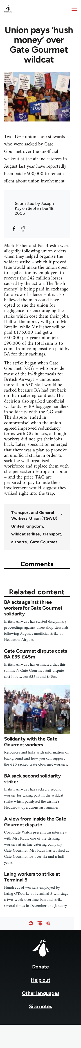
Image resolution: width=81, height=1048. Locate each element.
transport (52, 534)
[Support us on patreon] (39, 923)
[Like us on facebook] (31, 923)
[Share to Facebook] (14, 228)
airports (19, 541)
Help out (40, 980)
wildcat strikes (25, 534)
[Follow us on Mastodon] (48, 923)
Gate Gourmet (43, 541)
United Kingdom (27, 526)
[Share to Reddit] (23, 228)
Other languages (40, 993)
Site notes (40, 1006)
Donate (40, 967)
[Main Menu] (74, 9)
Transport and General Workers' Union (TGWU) (34, 515)
